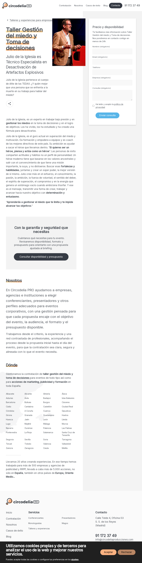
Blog (105, 5)
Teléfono (96, 67)
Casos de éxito (93, 5)
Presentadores (68, 518)
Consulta (101, 88)
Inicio (9, 512)
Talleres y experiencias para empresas (31, 20)
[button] (9, 103)
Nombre (101, 46)
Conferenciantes (36, 518)
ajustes (74, 559)
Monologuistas (35, 523)
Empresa (101, 78)
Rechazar (126, 552)
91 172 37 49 (132, 5)
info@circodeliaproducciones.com (114, 539)
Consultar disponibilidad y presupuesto (41, 256)
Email (99, 57)
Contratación (65, 5)
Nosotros (78, 5)
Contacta (115, 5)
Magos (65, 523)
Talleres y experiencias (39, 528)
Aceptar (108, 552)
